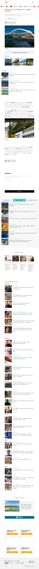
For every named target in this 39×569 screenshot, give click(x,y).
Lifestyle (22, 6)
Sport (12, 6)
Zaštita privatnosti (26, 566)
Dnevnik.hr (3, 6)
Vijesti (8, 6)
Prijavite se (19, 191)
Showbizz (17, 6)
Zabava (36, 6)
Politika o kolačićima (31, 566)
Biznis (31, 6)
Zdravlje (27, 6)
